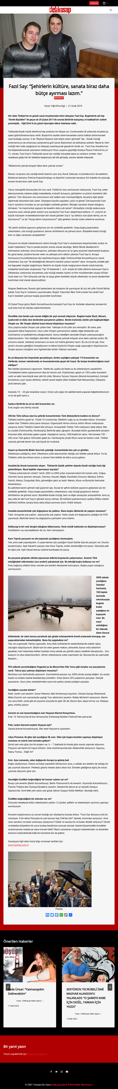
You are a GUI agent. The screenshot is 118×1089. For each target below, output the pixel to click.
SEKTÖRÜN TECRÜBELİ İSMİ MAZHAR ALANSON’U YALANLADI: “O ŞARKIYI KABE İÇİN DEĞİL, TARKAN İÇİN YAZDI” (86, 997)
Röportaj (59, 98)
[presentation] (29, 964)
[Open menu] (110, 10)
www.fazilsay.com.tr (18, 845)
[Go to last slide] (8, 987)
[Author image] (39, 105)
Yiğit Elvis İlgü (58, 106)
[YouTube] (67, 1071)
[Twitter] (56, 1071)
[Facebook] (51, 1071)
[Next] (110, 987)
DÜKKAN (94, 3)
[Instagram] (61, 1071)
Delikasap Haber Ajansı (31, 1001)
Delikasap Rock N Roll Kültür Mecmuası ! (72, 1084)
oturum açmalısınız (37, 1054)
